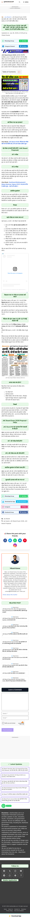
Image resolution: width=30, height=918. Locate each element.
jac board (6, 521)
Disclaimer (23, 909)
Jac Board (8, 17)
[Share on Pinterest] (25, 540)
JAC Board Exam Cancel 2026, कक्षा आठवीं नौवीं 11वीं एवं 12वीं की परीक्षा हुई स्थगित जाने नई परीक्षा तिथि (14, 642)
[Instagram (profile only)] (15, 545)
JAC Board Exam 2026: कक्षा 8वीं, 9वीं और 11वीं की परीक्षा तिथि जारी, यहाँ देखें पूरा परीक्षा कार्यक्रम (14, 650)
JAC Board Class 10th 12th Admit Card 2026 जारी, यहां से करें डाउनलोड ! (15, 658)
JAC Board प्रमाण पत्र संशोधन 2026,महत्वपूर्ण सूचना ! (13, 673)
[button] (19, 2)
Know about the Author (10, 594)
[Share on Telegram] (20, 540)
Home (5, 909)
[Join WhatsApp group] (3, 806)
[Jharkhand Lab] (7, 2)
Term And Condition (19, 910)
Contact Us (17, 909)
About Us (10, 909)
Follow (25, 507)
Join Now (24, 41)
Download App (15, 916)
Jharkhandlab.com (13, 906)
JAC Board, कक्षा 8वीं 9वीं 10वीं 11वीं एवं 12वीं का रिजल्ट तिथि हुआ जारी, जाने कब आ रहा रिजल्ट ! (14, 626)
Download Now (23, 501)
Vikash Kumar (15, 568)
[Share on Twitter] (10, 540)
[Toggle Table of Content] (18, 72)
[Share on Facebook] (5, 540)
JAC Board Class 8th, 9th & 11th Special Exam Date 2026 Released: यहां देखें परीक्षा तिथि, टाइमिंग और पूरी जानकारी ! (14, 610)
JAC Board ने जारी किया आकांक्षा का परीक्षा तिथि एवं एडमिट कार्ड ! (14, 634)
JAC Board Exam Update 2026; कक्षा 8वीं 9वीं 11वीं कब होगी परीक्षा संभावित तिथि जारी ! (14, 666)
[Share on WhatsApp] (15, 540)
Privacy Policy (9, 910)
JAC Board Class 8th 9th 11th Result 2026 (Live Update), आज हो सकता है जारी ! (14, 619)
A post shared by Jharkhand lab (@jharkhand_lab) (15, 289)
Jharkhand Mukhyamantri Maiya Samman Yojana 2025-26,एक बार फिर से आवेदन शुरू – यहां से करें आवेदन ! (15, 184)
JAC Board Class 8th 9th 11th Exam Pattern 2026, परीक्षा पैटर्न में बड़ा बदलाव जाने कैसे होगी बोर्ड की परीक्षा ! (14, 680)
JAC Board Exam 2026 (17, 521)
